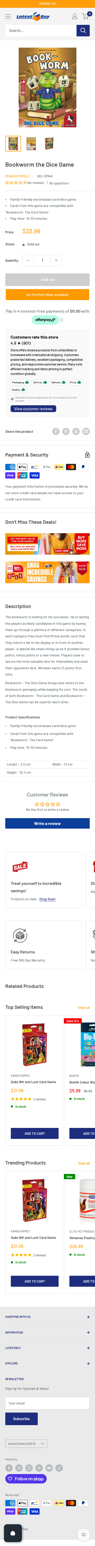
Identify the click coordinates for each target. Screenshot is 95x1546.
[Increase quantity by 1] (56, 260)
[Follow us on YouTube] (49, 1468)
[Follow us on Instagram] (29, 1468)
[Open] (13, 1533)
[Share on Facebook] (56, 431)
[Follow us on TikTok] (59, 1468)
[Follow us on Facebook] (9, 1468)
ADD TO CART (35, 1133)
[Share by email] (86, 431)
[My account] (74, 16)
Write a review (47, 823)
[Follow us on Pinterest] (39, 1468)
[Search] (83, 30)
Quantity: (12, 260)
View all (84, 1007)
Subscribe (21, 1418)
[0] (85, 16)
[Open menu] (8, 16)
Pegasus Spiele (17, 176)
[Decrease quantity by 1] (28, 260)
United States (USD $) (21, 1443)
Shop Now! (47, 899)
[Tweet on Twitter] (76, 431)
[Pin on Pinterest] (66, 431)
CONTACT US (47, 3)
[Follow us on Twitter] (19, 1468)
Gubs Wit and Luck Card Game (33, 1082)
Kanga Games (20, 1075)
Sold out (47, 279)
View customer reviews (33, 409)
